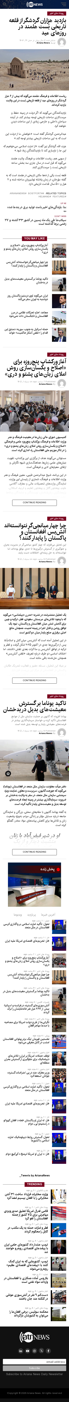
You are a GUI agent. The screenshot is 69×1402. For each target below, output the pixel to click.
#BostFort (35, 194)
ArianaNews (17, 194)
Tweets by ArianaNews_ (34, 1176)
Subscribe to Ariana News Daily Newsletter (34, 1374)
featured (59, 197)
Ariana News (43, 43)
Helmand (44, 197)
